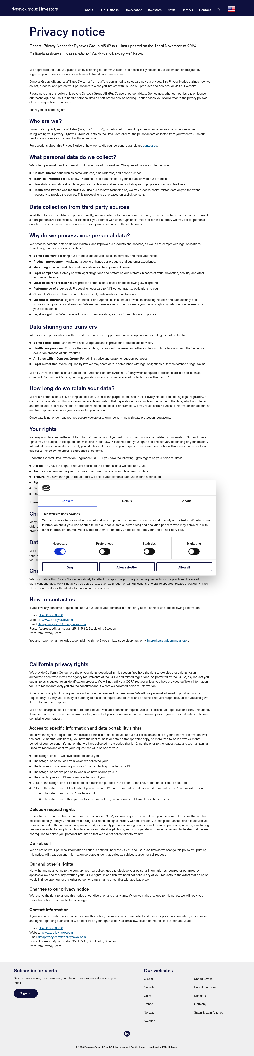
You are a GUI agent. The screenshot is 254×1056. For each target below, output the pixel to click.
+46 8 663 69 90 (51, 615)
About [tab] (186, 501)
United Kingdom (205, 987)
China (148, 996)
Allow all (184, 567)
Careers (187, 10)
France (148, 1004)
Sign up (25, 993)
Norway (149, 1012)
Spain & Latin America (208, 1012)
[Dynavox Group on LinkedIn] (127, 1035)
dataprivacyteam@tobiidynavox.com (62, 624)
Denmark (200, 996)
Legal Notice (155, 1047)
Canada (149, 987)
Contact (205, 10)
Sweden (149, 1021)
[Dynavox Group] (35, 9)
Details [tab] (127, 501)
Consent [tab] (67, 501)
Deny (70, 567)
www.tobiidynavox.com (57, 620)
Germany (200, 1004)
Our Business (109, 10)
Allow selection (127, 567)
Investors (155, 10)
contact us (150, 145)
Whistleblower (171, 1047)
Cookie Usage (138, 1047)
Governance (133, 10)
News (171, 10)
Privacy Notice (121, 1047)
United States (203, 979)
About (89, 10)
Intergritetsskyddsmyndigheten (167, 640)
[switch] (104, 551)
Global (148, 979)
